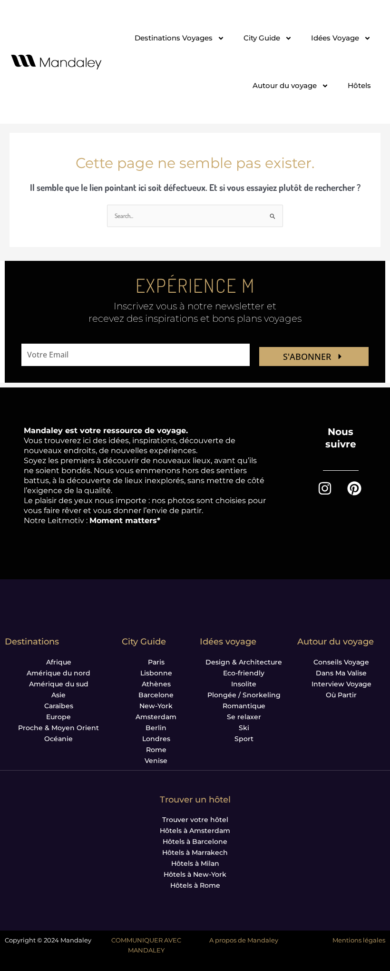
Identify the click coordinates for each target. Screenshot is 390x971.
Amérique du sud (58, 684)
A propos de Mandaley (243, 940)
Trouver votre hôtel (195, 819)
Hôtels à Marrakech (195, 852)
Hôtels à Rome (195, 885)
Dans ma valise (341, 673)
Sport (244, 738)
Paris (156, 662)
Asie (58, 695)
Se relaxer (244, 717)
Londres (156, 738)
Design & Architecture (243, 662)
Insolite (243, 684)
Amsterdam (156, 717)
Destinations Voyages (174, 37)
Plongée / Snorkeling (244, 695)
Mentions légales (358, 940)
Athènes (156, 684)
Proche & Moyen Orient (58, 727)
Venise (156, 760)
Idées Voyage (335, 37)
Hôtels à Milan (195, 863)
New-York (156, 706)
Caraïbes (58, 706)
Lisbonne (156, 673)
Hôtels (359, 85)
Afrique (58, 662)
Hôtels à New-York (195, 874)
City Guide (262, 37)
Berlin (156, 727)
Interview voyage (341, 684)
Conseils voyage (341, 662)
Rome (156, 749)
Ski (244, 727)
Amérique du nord (58, 673)
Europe (58, 717)
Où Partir (341, 695)
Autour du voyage (285, 85)
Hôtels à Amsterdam (195, 830)
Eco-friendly (243, 673)
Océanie (58, 738)
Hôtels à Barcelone (195, 841)
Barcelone (156, 695)
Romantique (244, 706)
